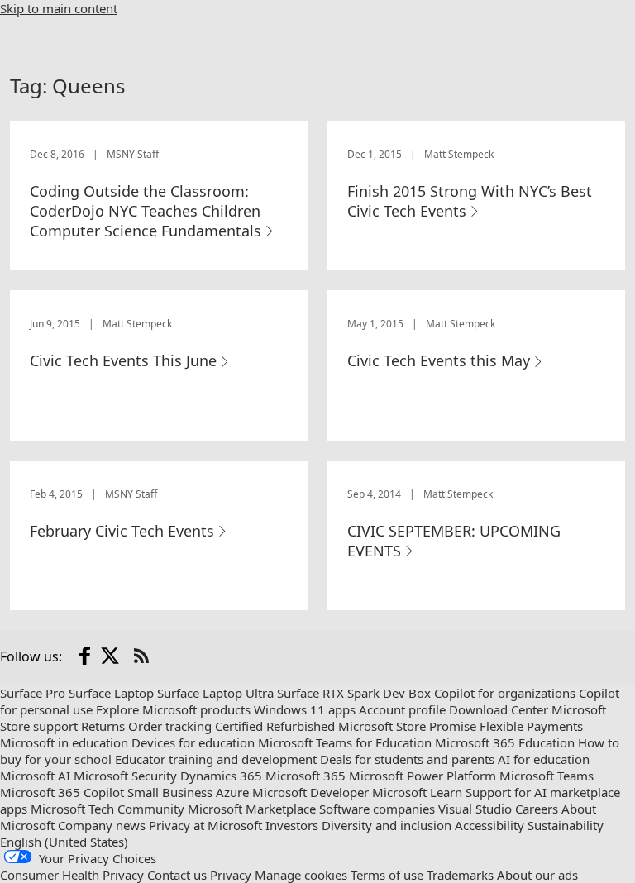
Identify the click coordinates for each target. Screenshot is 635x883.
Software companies (377, 808)
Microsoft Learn (417, 792)
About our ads (537, 874)
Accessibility (489, 825)
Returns (103, 726)
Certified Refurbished (275, 726)
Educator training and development (216, 759)
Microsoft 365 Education (505, 742)
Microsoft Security (125, 775)
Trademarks (460, 874)
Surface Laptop (111, 693)
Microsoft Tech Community (107, 808)
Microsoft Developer (310, 792)
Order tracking (170, 726)
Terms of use (387, 874)
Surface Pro (32, 693)
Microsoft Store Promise (407, 726)
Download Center (498, 709)
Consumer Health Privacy (72, 874)
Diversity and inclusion (386, 825)
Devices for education (193, 742)
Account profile (402, 709)
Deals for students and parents (407, 759)
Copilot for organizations (504, 693)
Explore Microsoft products (173, 709)
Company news (102, 825)
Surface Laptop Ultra (215, 693)
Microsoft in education (64, 742)
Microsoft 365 (305, 775)
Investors (291, 825)
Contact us (177, 874)
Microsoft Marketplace (252, 808)
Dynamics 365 (221, 775)
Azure (232, 792)
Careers (536, 808)
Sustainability (566, 825)
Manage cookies (301, 874)
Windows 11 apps (305, 709)
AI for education (544, 759)
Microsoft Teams (546, 775)
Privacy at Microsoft (205, 825)
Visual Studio (475, 808)
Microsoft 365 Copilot (62, 792)
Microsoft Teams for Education (345, 742)
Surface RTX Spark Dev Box (354, 693)
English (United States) (64, 841)
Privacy (230, 874)
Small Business (169, 792)
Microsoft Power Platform (422, 775)
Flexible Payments (531, 726)
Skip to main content (58, 8)
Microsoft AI (35, 775)
